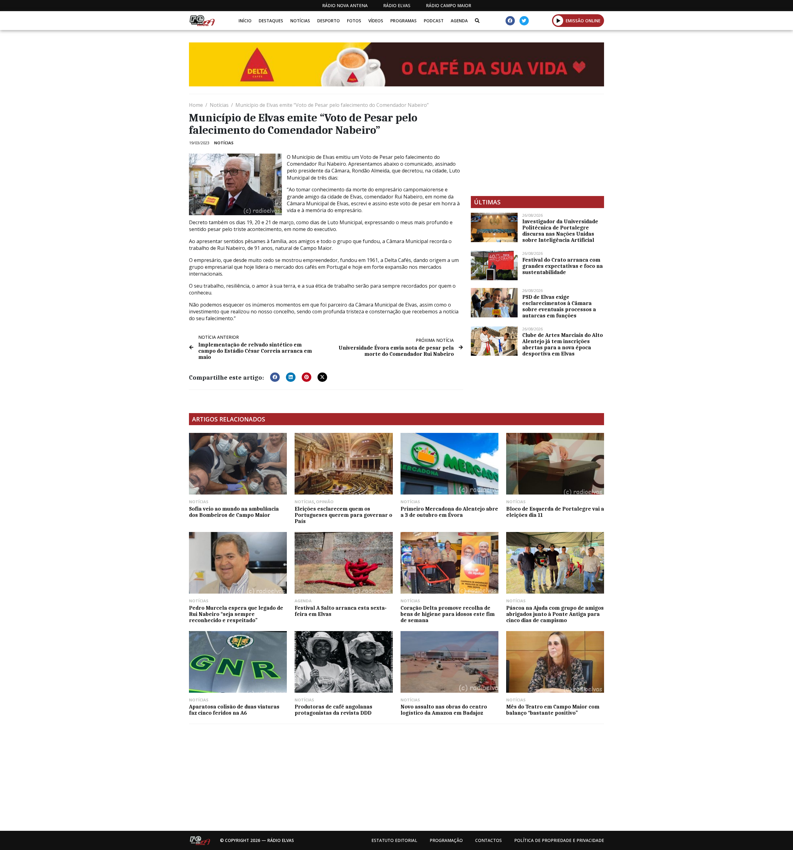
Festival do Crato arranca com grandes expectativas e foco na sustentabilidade (562, 266)
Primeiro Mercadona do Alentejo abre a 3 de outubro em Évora (449, 512)
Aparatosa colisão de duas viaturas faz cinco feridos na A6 (234, 710)
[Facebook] (510, 20)
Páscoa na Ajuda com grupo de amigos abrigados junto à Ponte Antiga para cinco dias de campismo (555, 614)
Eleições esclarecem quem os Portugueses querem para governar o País (343, 515)
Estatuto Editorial (394, 840)
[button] (558, 20)
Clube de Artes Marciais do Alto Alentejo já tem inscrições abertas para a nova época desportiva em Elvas (562, 344)
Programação (446, 840)
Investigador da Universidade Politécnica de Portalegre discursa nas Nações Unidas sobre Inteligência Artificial (560, 230)
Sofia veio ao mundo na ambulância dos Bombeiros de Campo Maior (234, 512)
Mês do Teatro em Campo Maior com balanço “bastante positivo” (552, 710)
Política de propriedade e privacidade (559, 840)
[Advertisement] (537, 145)
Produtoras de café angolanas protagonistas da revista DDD (333, 710)
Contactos (488, 840)
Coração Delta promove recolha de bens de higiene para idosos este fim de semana (448, 614)
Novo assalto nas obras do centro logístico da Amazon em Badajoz (444, 710)
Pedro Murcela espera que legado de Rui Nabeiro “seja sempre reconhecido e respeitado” (236, 614)
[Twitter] (524, 20)
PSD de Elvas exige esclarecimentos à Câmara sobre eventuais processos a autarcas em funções (559, 306)
